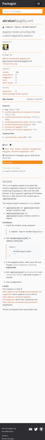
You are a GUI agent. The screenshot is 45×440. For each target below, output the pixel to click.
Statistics (5, 436)
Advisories (6, 91)
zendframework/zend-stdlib (16, 122)
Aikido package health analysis (15, 94)
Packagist (9, 4)
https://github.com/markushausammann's (20, 302)
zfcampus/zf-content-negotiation (18, 129)
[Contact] (30, 429)
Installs (5, 72)
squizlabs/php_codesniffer (16, 137)
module (26, 149)
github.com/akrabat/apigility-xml (16, 58)
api (12, 149)
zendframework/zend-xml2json (18, 124)
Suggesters (7, 77)
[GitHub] (41, 429)
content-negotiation (21, 151)
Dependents (7, 75)
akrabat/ (9, 20)
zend (18, 149)
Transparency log (9, 64)
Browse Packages (8, 439)
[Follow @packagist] (36, 429)
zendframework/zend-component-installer (22, 112)
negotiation (36, 149)
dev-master (8, 162)
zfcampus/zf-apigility (13, 127)
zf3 (33, 151)
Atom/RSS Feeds (7, 431)
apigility (7, 151)
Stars (4, 80)
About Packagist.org (9, 428)
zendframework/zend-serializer (18, 117)
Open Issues (7, 82)
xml (7, 149)
